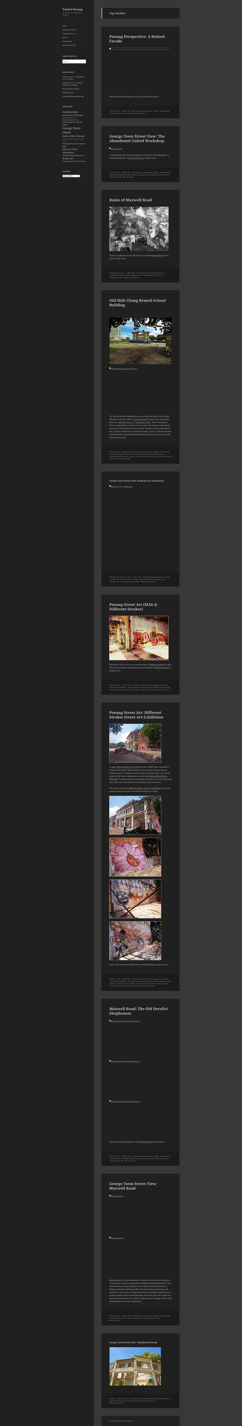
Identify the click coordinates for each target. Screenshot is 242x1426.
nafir (152, 984)
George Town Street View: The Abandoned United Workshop (137, 138)
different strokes (159, 687)
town (121, 277)
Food (64, 124)
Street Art (67, 158)
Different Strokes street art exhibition (144, 788)
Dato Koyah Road (136, 158)
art (140, 687)
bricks (122, 579)
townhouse (129, 582)
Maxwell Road (157, 255)
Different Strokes (156, 664)
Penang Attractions (69, 30)
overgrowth (158, 1158)
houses (139, 275)
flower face (125, 984)
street (127, 113)
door (140, 579)
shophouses (113, 277)
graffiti (167, 687)
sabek (116, 986)
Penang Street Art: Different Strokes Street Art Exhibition (136, 714)
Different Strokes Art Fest (70, 120)
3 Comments (129, 177)
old (157, 175)
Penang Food (67, 41)
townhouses (151, 1401)
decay (145, 454)
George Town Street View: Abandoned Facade (133, 1342)
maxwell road (147, 275)
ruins (122, 113)
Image (113, 577)
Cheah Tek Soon (129, 454)
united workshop (115, 177)
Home (64, 26)
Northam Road (140, 419)
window (137, 582)
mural (132, 690)
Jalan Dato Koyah (149, 175)
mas (117, 690)
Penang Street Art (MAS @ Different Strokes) (133, 606)
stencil (130, 986)
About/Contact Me (68, 45)
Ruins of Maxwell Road (130, 199)
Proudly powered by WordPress (120, 1421)
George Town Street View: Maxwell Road (133, 1186)
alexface (142, 981)
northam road (141, 456)
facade (150, 579)
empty (133, 175)
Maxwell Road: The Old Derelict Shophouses (138, 1011)
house (117, 113)
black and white (115, 1158)
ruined (161, 175)
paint (137, 690)
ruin (157, 275)
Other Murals (77, 136)
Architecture (70, 112)
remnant (112, 582)
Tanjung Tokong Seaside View (73, 96)
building (112, 175)
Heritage (139, 175)
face (118, 984)
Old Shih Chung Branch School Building (137, 302)
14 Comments (150, 986)
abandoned (165, 111)
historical (119, 456)
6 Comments (115, 1320)
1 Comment (126, 459)
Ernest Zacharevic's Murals (72, 122)
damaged (139, 454)
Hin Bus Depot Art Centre (127, 767)
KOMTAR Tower (68, 93)
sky (140, 1401)
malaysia (112, 690)
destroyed (134, 579)
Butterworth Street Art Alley (69, 117)
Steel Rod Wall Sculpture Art (73, 155)
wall (151, 690)
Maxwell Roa (161, 667)
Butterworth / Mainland (72, 115)
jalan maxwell (127, 1318)
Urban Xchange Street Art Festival (73, 161)
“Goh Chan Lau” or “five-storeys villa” (134, 422)
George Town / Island (150, 111)
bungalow (119, 454)
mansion (132, 456)
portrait (165, 984)
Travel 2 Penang (72, 9)
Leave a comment (139, 113)
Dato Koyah (120, 175)
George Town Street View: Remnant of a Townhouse (136, 480)
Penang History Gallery (70, 89)
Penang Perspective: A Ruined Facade (137, 38)
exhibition (112, 984)
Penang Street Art (68, 34)
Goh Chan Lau (159, 454)
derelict (112, 113)
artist (150, 981)
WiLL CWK (126, 111)
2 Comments (130, 1161)
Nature (65, 37)
